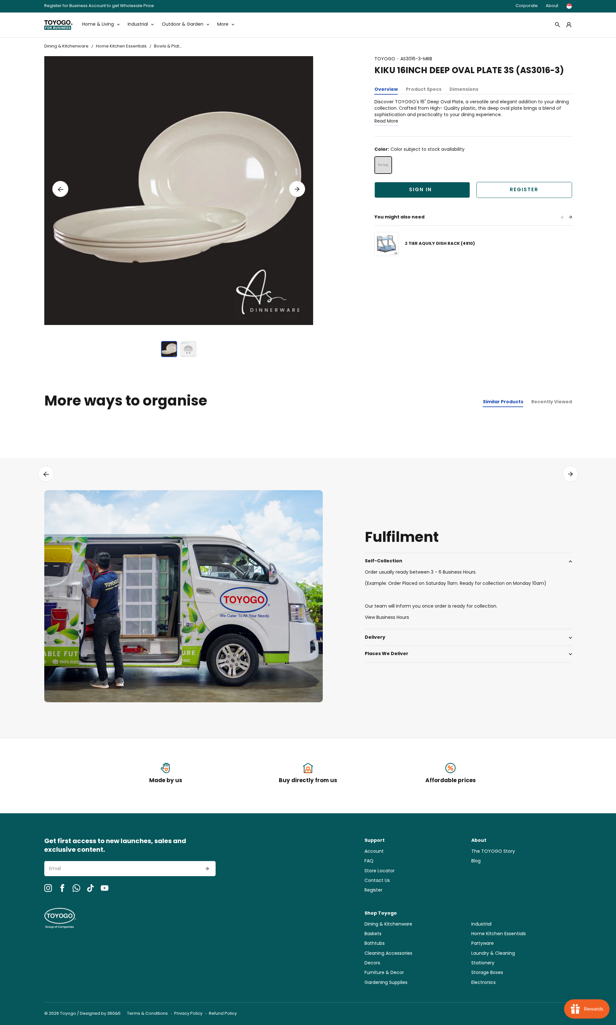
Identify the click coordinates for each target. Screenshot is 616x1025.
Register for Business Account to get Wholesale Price (99, 6)
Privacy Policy (188, 1013)
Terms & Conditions (147, 1013)
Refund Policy (223, 1013)
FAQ (368, 861)
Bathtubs (374, 943)
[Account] (569, 24)
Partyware (482, 943)
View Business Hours (387, 617)
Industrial (481, 924)
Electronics (483, 983)
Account (374, 851)
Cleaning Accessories (388, 953)
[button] (60, 189)
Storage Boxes (487, 973)
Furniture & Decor (384, 973)
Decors (372, 963)
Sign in (420, 190)
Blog (476, 861)
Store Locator (379, 871)
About (552, 6)
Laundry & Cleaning (493, 953)
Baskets (372, 934)
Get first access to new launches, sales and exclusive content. (115, 846)
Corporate (527, 6)
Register (524, 190)
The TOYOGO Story (493, 851)
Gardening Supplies (385, 983)
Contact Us (377, 880)
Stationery (482, 963)
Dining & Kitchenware (66, 46)
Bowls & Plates (169, 46)
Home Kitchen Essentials (121, 46)
